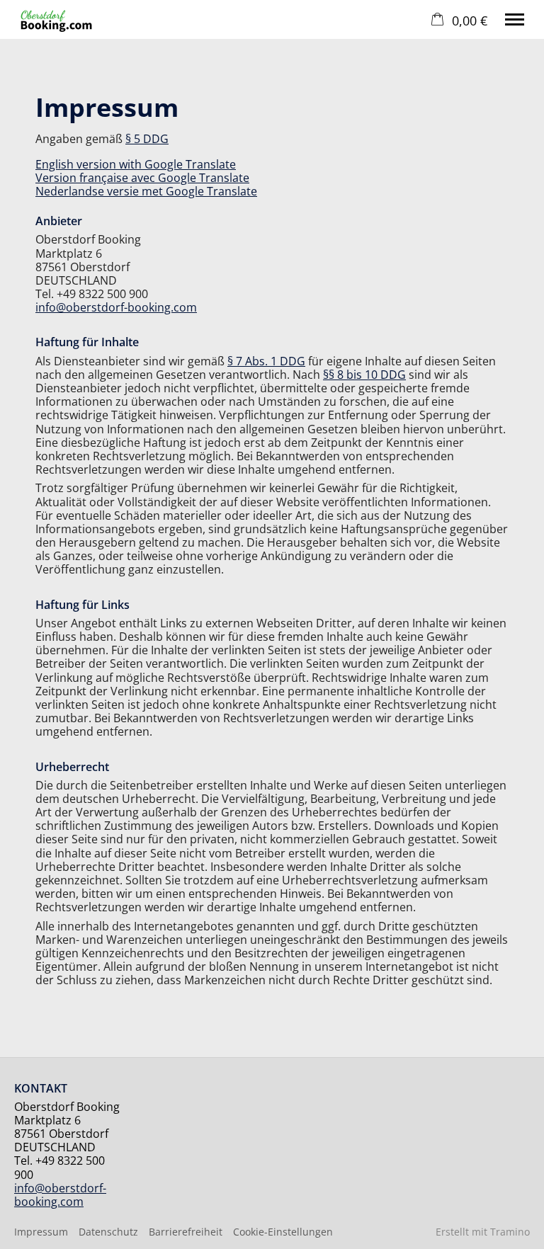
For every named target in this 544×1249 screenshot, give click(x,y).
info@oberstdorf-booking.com (116, 307)
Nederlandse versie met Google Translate (146, 191)
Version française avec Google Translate (142, 178)
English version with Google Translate (135, 164)
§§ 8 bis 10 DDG (364, 374)
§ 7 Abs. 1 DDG (266, 361)
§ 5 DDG (147, 139)
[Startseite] (58, 19)
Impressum (41, 1231)
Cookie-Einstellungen (283, 1231)
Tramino (510, 1231)
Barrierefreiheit (185, 1231)
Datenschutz (108, 1231)
